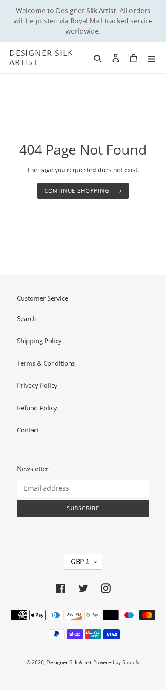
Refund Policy (37, 407)
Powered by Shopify (116, 662)
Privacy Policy (37, 385)
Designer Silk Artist (41, 57)
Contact (28, 430)
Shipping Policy (39, 340)
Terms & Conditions (46, 363)
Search (27, 318)
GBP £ (80, 561)
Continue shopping (76, 190)
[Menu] (151, 57)
